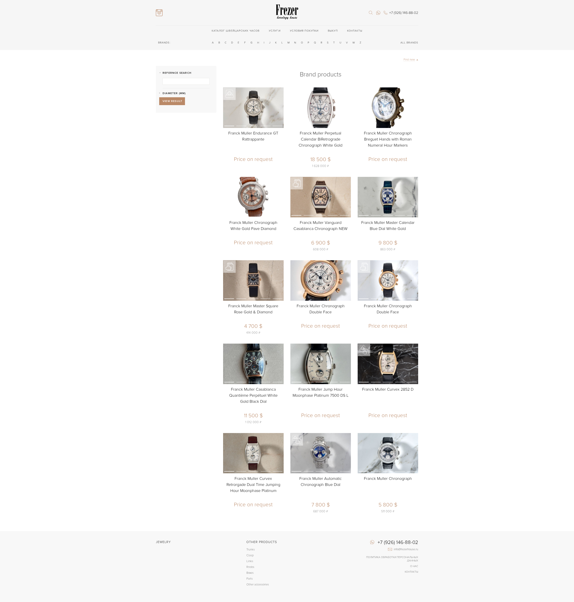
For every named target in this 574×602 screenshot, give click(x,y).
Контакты (355, 30)
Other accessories (257, 584)
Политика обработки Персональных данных (392, 559)
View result (172, 101)
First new (409, 59)
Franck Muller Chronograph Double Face (321, 308)
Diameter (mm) (174, 93)
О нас (414, 566)
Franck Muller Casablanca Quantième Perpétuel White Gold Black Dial (253, 395)
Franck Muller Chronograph (388, 478)
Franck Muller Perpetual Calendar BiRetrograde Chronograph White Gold (320, 139)
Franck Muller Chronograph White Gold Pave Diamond (253, 225)
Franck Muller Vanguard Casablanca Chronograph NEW (321, 225)
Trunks (250, 549)
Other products (261, 542)
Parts (249, 578)
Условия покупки (304, 30)
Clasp (250, 555)
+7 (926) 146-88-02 (398, 542)
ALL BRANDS (409, 42)
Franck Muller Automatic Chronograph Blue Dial (320, 481)
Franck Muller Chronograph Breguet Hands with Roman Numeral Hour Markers (388, 139)
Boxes (250, 573)
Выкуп (333, 30)
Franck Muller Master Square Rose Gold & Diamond (253, 308)
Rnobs (250, 567)
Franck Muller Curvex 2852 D (387, 389)
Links (249, 561)
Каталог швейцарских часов (236, 30)
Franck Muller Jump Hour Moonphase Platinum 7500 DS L (320, 392)
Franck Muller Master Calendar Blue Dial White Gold (388, 225)
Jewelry (163, 542)
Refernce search (177, 73)
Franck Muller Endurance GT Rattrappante (253, 136)
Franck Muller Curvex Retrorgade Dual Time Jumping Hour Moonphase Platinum (253, 484)
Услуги (274, 30)
